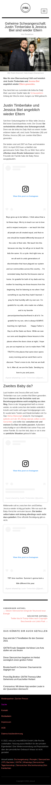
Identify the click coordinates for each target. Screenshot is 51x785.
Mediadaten (6, 716)
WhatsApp (27, 762)
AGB (3, 728)
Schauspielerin (36, 93)
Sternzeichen (44, 759)
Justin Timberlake (28, 378)
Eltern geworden (27, 84)
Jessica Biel (34, 81)
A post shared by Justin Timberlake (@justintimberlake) (28, 498)
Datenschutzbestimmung (12, 734)
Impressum (6, 722)
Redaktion (29, 34)
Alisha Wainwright (14, 416)
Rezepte (33, 759)
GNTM (18, 762)
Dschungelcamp (21, 759)
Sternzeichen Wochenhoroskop (29, 765)
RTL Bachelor (8, 762)
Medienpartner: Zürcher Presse (14, 699)
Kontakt (4, 710)
